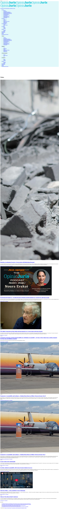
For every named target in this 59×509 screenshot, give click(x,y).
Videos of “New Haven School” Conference (9, 496)
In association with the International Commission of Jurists (7, 8)
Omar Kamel (2, 335)
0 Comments (6, 301)
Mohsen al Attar (2, 301)
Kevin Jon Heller (2, 465)
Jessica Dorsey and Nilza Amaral (4, 400)
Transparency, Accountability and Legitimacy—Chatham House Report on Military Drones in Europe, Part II (23, 395)
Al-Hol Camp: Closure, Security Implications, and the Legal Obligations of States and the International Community (16, 504)
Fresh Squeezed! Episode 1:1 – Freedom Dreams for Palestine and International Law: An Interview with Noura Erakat (24, 297)
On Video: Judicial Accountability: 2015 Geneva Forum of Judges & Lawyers (16, 467)
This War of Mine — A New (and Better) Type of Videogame (12, 490)
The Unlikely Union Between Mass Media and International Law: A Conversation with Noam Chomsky (21, 331)
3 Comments (6, 494)
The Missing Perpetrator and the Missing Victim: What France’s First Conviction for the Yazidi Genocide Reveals (16, 503)
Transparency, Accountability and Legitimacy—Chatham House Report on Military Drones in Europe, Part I (22, 454)
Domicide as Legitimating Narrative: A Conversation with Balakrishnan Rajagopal (17, 262)
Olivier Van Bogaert (2, 471)
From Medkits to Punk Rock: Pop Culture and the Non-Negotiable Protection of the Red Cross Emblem (15, 506)
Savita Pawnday (2, 341)
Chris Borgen (2, 500)
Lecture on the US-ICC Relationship (7, 461)
